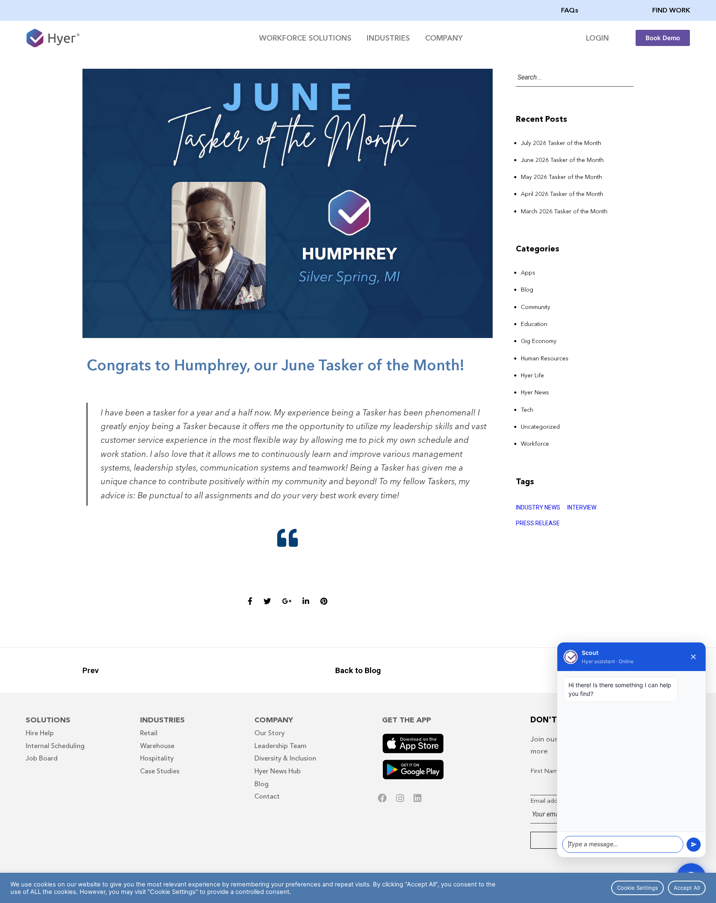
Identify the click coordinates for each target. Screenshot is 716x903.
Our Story (269, 733)
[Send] (694, 845)
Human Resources (544, 358)
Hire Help (40, 733)
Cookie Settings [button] (637, 887)
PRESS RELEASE (538, 523)
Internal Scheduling (55, 745)
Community (535, 307)
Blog (527, 289)
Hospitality (157, 758)
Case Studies (159, 771)
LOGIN (597, 38)
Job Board (42, 758)
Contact (267, 796)
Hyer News (535, 392)
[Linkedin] (417, 798)
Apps (528, 272)
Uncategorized (540, 426)
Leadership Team (280, 745)
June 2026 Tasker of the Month (562, 160)
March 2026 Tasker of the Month (564, 211)
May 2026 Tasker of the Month (561, 177)
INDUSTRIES (388, 38)
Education (534, 324)
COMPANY (444, 38)
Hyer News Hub (277, 771)
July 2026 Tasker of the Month (561, 143)
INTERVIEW (581, 507)
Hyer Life (532, 375)
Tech (527, 409)
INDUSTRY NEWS (538, 507)
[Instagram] (399, 798)
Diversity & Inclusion (285, 758)
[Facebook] (382, 798)
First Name (545, 771)
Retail (148, 733)
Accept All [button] (687, 887)
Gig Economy (538, 341)
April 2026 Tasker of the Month (562, 194)
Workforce (535, 443)
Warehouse (157, 745)
